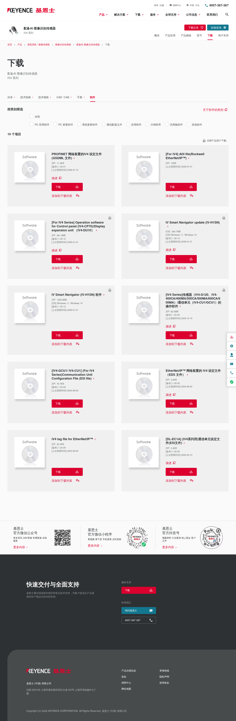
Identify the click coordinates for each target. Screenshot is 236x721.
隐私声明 (164, 676)
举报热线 (164, 670)
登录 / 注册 (159, 5)
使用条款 (164, 682)
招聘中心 (177, 5)
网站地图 (126, 688)
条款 (123, 676)
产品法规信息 (128, 670)
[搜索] (227, 14)
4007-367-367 (219, 5)
